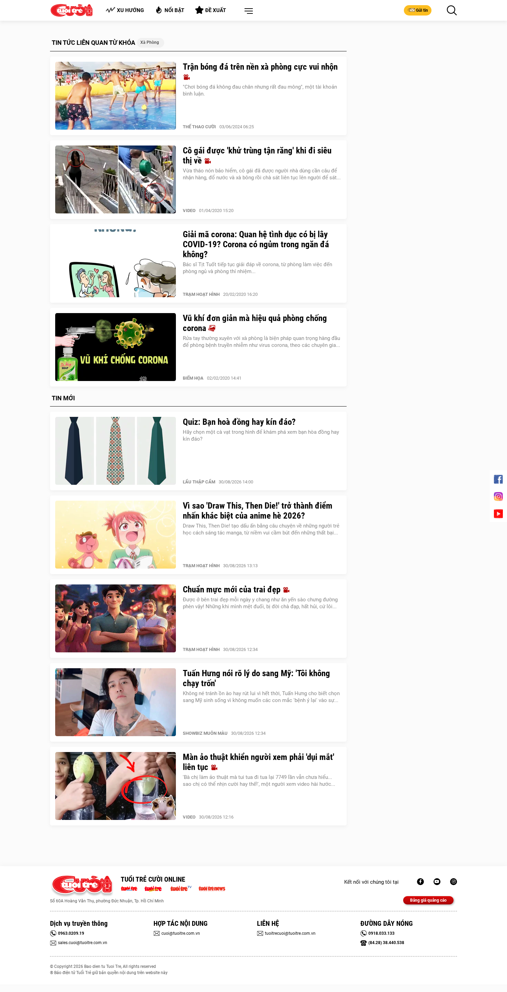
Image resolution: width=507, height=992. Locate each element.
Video (189, 210)
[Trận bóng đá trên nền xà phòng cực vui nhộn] (115, 96)
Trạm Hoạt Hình (201, 294)
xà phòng (149, 42)
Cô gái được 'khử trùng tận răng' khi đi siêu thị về (257, 156)
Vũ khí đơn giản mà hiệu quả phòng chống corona (255, 323)
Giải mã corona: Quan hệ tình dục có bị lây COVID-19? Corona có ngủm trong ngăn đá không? (256, 244)
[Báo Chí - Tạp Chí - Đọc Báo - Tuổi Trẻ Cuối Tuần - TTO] (155, 887)
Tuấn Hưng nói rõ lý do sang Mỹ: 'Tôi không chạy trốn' (256, 678)
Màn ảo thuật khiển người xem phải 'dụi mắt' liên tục (258, 762)
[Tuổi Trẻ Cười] (453, 881)
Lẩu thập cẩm (199, 481)
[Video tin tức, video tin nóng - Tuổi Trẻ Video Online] (183, 887)
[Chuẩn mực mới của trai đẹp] (115, 618)
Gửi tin (422, 10)
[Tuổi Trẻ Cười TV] (437, 881)
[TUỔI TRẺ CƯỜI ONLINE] (82, 886)
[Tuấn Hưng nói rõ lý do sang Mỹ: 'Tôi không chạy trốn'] (115, 702)
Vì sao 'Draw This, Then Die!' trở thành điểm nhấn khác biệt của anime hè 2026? (257, 511)
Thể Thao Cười (199, 126)
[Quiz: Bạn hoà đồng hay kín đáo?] (115, 451)
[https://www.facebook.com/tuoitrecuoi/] (420, 881)
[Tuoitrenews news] (211, 887)
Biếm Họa (193, 378)
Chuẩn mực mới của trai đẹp (232, 589)
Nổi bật (174, 10)
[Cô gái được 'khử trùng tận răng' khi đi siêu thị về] (115, 180)
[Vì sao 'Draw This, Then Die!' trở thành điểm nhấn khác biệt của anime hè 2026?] (115, 535)
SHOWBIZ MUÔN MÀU (205, 733)
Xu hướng (130, 10)
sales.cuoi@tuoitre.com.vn (82, 942)
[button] (247, 11)
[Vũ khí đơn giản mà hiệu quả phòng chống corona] (115, 347)
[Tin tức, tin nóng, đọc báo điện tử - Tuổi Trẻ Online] (131, 887)
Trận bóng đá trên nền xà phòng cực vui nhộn (260, 67)
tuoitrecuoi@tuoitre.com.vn (290, 933)
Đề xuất (215, 10)
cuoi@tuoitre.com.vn (180, 933)
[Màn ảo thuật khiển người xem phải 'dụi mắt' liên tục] (115, 786)
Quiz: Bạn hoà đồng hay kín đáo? (239, 422)
